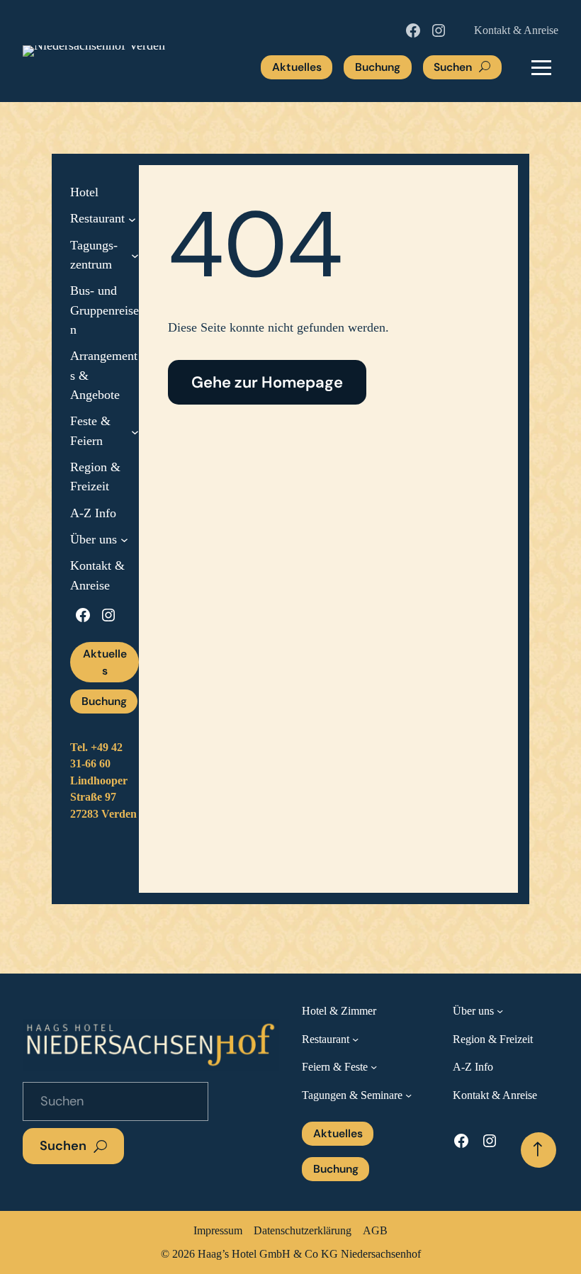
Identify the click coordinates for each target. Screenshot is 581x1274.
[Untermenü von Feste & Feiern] (135, 431)
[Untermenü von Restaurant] (132, 219)
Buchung (377, 67)
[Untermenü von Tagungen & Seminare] (408, 1095)
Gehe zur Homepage (267, 382)
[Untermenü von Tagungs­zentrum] (135, 255)
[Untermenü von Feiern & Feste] (374, 1067)
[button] (541, 67)
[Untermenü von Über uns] (124, 539)
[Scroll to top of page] (538, 1150)
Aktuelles (297, 67)
